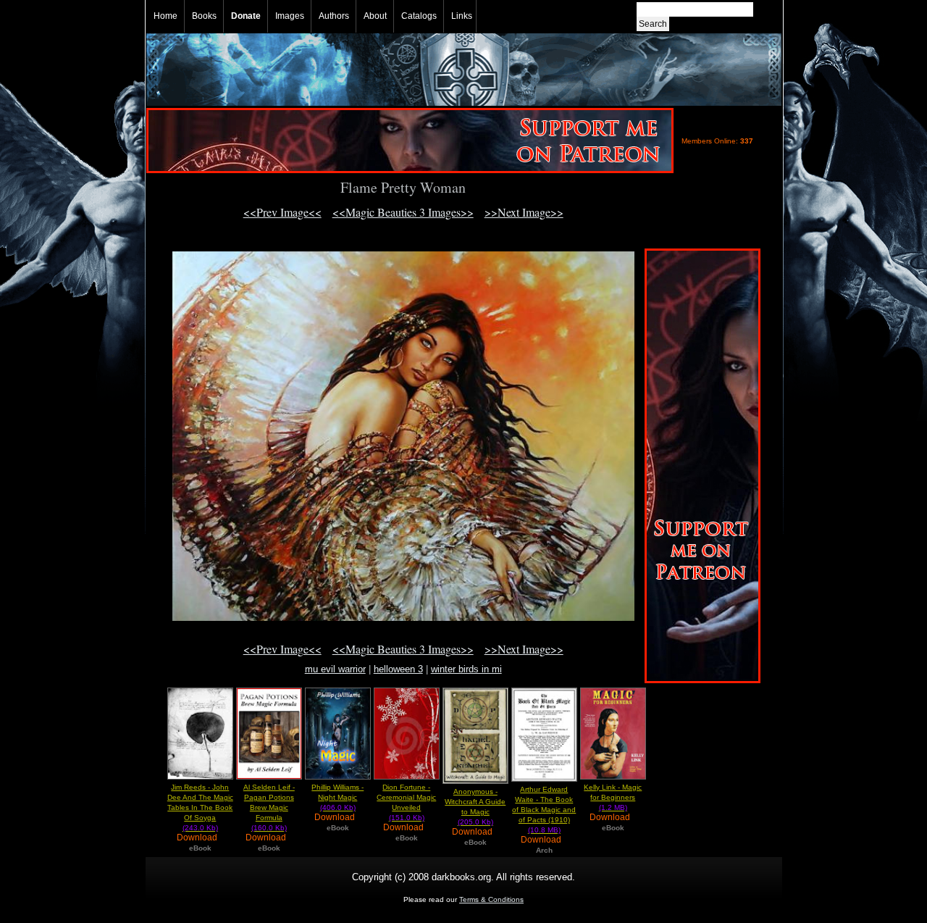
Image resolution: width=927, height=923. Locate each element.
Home (165, 16)
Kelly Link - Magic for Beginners (613, 797)
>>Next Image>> (524, 212)
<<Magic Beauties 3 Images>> (403, 212)
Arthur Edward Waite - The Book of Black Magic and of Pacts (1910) (544, 809)
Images (289, 16)
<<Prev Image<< (282, 212)
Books (204, 16)
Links (461, 16)
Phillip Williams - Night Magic (337, 797)
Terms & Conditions (491, 899)
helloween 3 (398, 669)
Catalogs (419, 16)
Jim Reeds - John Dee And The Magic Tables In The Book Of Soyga (200, 807)
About (375, 16)
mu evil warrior (335, 669)
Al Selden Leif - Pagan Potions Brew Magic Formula (269, 807)
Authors (334, 16)
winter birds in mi (466, 669)
